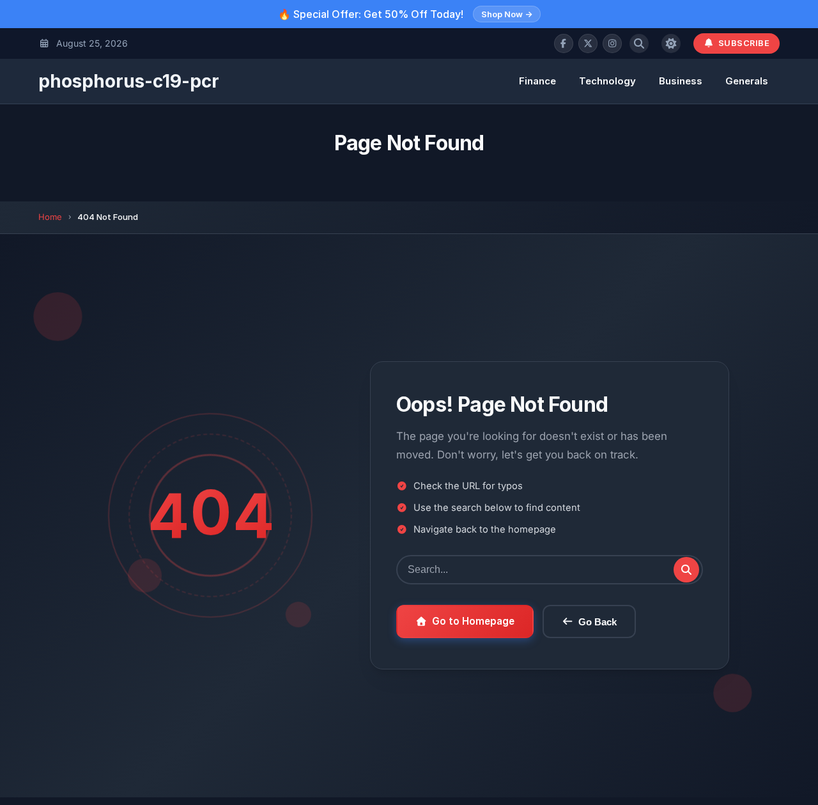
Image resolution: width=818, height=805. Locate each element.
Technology (607, 81)
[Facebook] (563, 43)
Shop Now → (506, 14)
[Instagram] (612, 43)
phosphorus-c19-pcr (128, 81)
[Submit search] (686, 569)
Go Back (597, 621)
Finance (537, 81)
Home (50, 217)
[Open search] (639, 43)
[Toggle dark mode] (671, 43)
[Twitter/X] (588, 43)
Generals (746, 81)
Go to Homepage (473, 621)
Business (680, 81)
